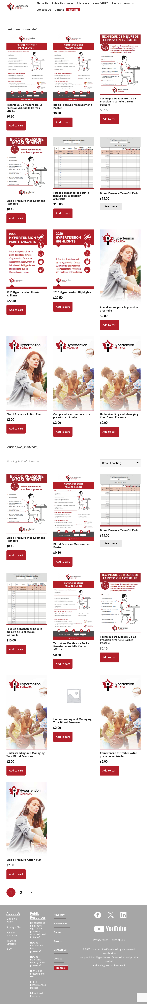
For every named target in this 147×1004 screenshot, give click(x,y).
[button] (16, 125)
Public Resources (38, 915)
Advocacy (59, 914)
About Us (13, 913)
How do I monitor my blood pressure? (36, 947)
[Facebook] (97, 915)
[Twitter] (111, 914)
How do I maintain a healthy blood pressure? (37, 961)
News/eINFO (61, 923)
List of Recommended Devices (38, 985)
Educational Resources (36, 995)
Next (31, 892)
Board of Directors (11, 942)
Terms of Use (117, 939)
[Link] (17, 6)
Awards (58, 941)
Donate (58, 958)
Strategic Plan (13, 927)
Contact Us (60, 949)
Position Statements (12, 934)
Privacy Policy (100, 939)
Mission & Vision (11, 920)
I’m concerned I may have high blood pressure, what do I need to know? (38, 930)
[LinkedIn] (123, 914)
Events (57, 932)
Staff (8, 949)
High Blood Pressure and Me (37, 973)
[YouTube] (110, 929)
